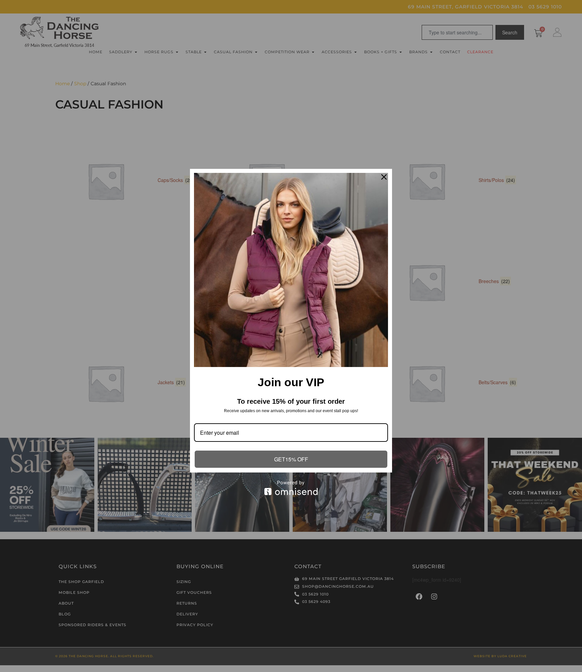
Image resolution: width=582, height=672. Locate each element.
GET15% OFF (291, 459)
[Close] (384, 177)
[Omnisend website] (291, 487)
